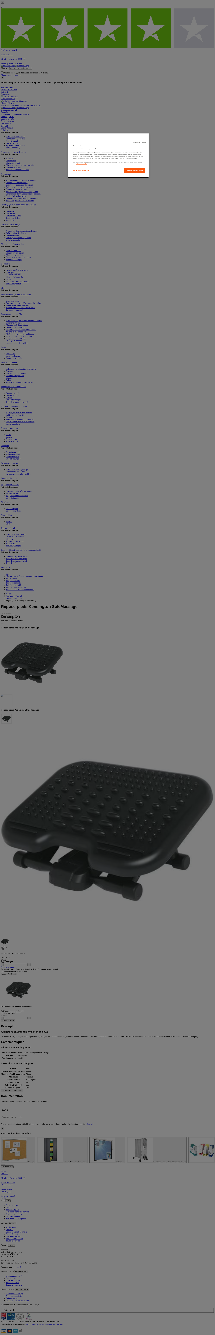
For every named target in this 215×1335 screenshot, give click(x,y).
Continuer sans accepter (139, 142)
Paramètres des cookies (81, 170)
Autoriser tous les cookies (135, 170)
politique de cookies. (81, 164)
